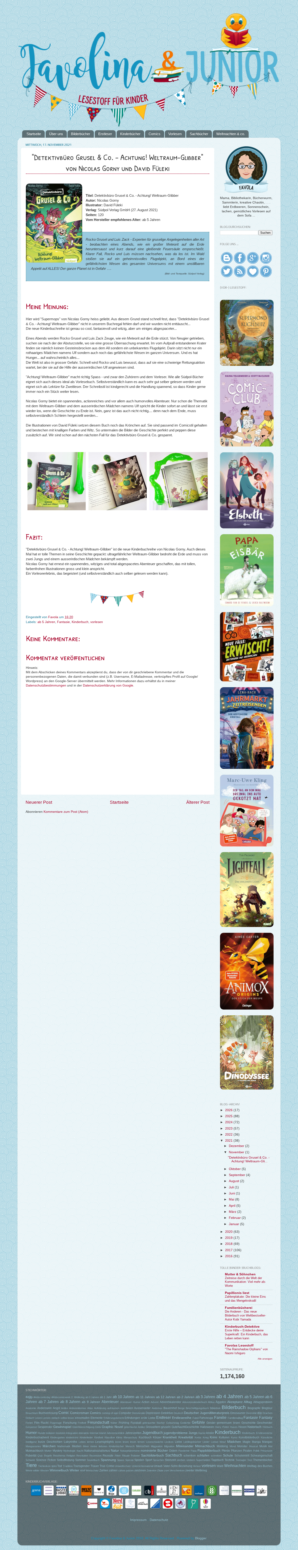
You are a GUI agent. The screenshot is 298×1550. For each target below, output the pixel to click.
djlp (259, 1413)
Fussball (136, 1422)
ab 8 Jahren (70, 1402)
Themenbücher (262, 1460)
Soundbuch (93, 1460)
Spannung (108, 1460)
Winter (74, 1470)
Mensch (130, 1446)
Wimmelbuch (59, 1470)
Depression (153, 1413)
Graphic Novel (112, 1427)
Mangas (267, 1441)
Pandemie (184, 1450)
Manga (256, 1441)
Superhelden (203, 1460)
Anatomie (31, 1408)
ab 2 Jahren (186, 1397)
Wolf (82, 1470)
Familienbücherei (238, 1308)
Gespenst (31, 1427)
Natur (115, 1450)
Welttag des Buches (259, 1466)
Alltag (248, 1402)
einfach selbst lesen (62, 1418)
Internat (94, 1433)
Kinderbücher (130, 134)
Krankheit (170, 1437)
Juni (232, 1193)
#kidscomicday (42, 1397)
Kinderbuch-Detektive (242, 1326)
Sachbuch (173, 1455)
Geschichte (248, 1422)
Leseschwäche (154, 1441)
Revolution (82, 1455)
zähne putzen (126, 1470)
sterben (181, 1460)
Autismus (157, 1408)
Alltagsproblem (262, 1402)
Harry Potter (222, 1427)
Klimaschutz (130, 1437)
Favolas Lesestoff (239, 1345)
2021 (229, 1140)
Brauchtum (32, 1413)
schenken (189, 1455)
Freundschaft (98, 1422)
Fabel (196, 1418)
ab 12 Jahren (166, 1397)
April (232, 1205)
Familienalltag (235, 1418)
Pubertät (31, 1455)
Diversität (251, 1413)
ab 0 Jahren (92, 1397)
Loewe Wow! (218, 1441)
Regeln (48, 1455)
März (233, 1211)
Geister (211, 1422)
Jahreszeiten (133, 1433)
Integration (72, 1433)
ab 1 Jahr (106, 1397)
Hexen (242, 1427)
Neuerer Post (39, 802)
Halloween (207, 1427)
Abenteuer (110, 1402)
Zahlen (103, 1470)
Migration (169, 1446)
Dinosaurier (237, 1413)
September (237, 1175)
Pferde (226, 1450)
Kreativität (185, 1437)
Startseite (34, 134)
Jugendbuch (152, 1432)
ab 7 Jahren (48, 1402)
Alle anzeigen (265, 1358)
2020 (229, 1231)
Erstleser (105, 134)
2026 (229, 1110)
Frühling (124, 1422)
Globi (98, 1427)
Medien (76, 1446)
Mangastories (33, 1446)
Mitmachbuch (205, 1446)
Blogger (200, 1538)
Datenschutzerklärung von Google (108, 685)
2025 (229, 1116)
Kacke (202, 1433)
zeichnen (140, 1470)
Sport (148, 1460)
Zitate (160, 1470)
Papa (193, 1450)
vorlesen (96, 622)
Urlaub (158, 1466)
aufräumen (113, 1408)
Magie (247, 1441)
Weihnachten (235, 1465)
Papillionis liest (237, 1293)
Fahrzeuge (206, 1418)
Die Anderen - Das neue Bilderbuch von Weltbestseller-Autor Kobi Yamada (245, 1315)
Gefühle (198, 1422)
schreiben (216, 1455)
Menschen (142, 1446)
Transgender (81, 1466)
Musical (253, 1446)
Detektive (167, 1413)
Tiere (31, 1465)
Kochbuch (145, 1437)
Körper (157, 1437)
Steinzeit (170, 1460)
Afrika (211, 1402)
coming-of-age (110, 1413)
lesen (118, 1441)
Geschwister (264, 1422)
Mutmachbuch (35, 1450)
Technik (229, 1460)
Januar (234, 1224)
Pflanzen (236, 1450)
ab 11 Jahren (145, 1397)
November (237, 1152)
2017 (229, 1250)
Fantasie (63, 622)
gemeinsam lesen (228, 1422)
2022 (229, 1134)
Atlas (90, 1408)
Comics (154, 134)
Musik (263, 1446)
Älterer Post (198, 802)
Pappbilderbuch (208, 1450)
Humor (31, 1432)
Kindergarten (57, 1437)
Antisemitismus (77, 1408)
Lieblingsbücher (192, 1441)
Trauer (95, 1466)
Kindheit (98, 1437)
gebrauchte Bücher (153, 1422)
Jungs (193, 1433)
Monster (242, 1446)
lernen (90, 1441)
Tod (59, 1466)
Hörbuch (267, 1427)
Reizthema (59, 1455)
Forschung (70, 1422)
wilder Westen (41, 1470)
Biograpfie (254, 1408)
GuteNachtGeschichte (185, 1427)
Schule (228, 1455)
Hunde (41, 1433)
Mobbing (222, 1446)
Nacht (80, 1450)
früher (114, 1422)
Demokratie (138, 1413)
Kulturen (224, 1437)
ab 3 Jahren (205, 1397)
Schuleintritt (241, 1455)
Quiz (40, 1455)
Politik (256, 1450)
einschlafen (82, 1418)
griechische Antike (134, 1427)
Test (249, 1460)
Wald (220, 1466)
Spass (120, 1460)
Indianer (50, 1433)
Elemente (97, 1418)
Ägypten (221, 1402)
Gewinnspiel (62, 1427)
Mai (232, 1199)
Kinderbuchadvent (37, 1437)
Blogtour (267, 1408)
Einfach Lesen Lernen (38, 1418)
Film (37, 1422)
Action (145, 1402)
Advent (155, 1402)
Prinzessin (266, 1450)
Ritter (118, 1455)
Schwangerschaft (261, 1455)
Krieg (206, 1437)
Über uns (56, 134)
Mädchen (234, 1441)
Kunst (234, 1437)
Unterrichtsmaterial (142, 1466)
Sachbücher (199, 134)
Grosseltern (153, 1427)
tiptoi (54, 1466)
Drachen (267, 1413)
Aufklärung (100, 1408)
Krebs (198, 1437)
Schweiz (30, 1460)
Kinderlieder (86, 1437)
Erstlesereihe (181, 1418)
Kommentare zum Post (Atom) (66, 811)
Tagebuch (217, 1460)
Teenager (241, 1460)
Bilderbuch (234, 1407)
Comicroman (79, 1413)
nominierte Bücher (154, 1450)
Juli (232, 1187)
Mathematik (63, 1446)
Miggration (157, 1446)
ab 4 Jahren (229, 1396)
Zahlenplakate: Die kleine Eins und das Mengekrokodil (245, 1298)
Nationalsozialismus (97, 1450)
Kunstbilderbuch (249, 1437)
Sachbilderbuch (152, 1455)
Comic (63, 1412)
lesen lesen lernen (134, 1441)
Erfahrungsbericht (114, 1418)
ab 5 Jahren (46, 622)
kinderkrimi (72, 1437)
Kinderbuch (80, 622)
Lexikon (169, 1441)
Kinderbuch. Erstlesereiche (257, 1433)
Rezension (95, 1455)
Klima (119, 1437)
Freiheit (82, 1422)
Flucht (44, 1422)
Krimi (213, 1437)
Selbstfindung (65, 1460)
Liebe (178, 1441)
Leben (82, 1441)
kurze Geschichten (50, 1441)
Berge (181, 1408)
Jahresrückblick (115, 1433)
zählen (113, 1470)
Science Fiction (46, 1460)
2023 (229, 1128)
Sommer (80, 1460)
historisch (254, 1427)
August (234, 1181)
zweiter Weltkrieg (196, 1470)
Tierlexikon (44, 1466)
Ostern (173, 1450)
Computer (125, 1413)
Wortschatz (92, 1470)
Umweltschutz (123, 1466)
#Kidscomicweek (61, 1397)
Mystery (57, 1450)
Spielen (139, 1460)
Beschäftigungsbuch (197, 1408)
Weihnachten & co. (230, 134)
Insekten (60, 1433)
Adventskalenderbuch (194, 1402)
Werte (29, 1470)
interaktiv (84, 1433)
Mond (233, 1446)
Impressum (138, 1520)
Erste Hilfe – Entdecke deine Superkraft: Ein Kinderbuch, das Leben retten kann (246, 1334)
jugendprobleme (176, 1433)
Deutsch (178, 1413)
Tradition (68, 1466)
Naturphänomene (130, 1450)
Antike (64, 1408)
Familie (220, 1417)
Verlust (197, 1466)
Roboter (135, 1455)
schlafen (203, 1455)
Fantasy (265, 1417)
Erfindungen (132, 1418)
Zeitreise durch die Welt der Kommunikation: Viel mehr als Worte (245, 1281)
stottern (190, 1460)
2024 (229, 1122)
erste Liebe (148, 1418)
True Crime (107, 1466)
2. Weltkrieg (78, 1397)
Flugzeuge (56, 1422)
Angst (56, 1408)
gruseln (166, 1427)
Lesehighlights (104, 1441)
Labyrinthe (70, 1441)
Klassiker (110, 1437)
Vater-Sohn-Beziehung (177, 1466)
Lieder (206, 1441)
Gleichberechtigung (83, 1427)
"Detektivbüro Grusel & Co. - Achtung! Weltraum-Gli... (249, 1159)
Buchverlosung (48, 1413)
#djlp (29, 1397)
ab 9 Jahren (91, 1402)
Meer (86, 1446)
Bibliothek (215, 1408)
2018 (229, 1244)
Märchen (49, 1446)
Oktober (235, 1169)
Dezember (237, 1146)
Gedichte (185, 1422)
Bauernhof (170, 1408)
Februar (235, 1218)
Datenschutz (159, 1520)
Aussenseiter (142, 1408)
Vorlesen (175, 134)
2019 (229, 1238)
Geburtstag (172, 1422)
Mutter (48, 1450)
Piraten (247, 1450)
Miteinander (184, 1446)
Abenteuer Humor (130, 1402)
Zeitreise (151, 1470)
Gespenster (45, 1427)
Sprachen (158, 1460)
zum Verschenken (174, 1470)
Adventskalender (170, 1402)
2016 (229, 1256)
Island (102, 1433)
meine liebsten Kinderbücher (107, 1446)
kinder (210, 1433)
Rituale (126, 1455)
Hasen (233, 1427)
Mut (270, 1446)
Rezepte (108, 1455)
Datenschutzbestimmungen (46, 685)
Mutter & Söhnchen (240, 1274)
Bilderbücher (80, 134)
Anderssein (44, 1408)
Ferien (29, 1422)
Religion (70, 1455)
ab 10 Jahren (124, 1397)
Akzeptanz (235, 1402)
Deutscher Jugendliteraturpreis (206, 1413)
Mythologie (69, 1450)
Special (129, 1460)
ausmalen (127, 1408)
